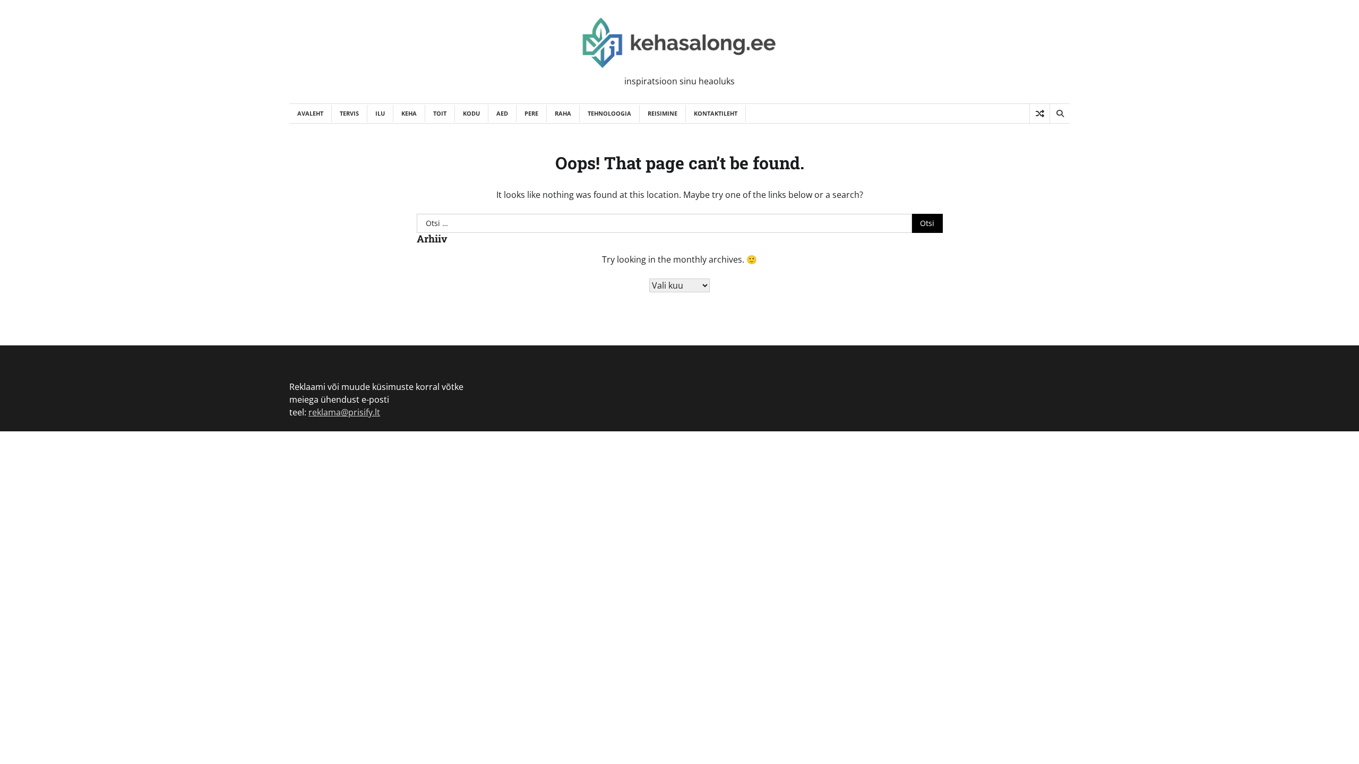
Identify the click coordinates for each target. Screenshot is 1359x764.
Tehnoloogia (609, 113)
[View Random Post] (1040, 113)
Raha (563, 113)
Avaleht (310, 113)
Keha (409, 113)
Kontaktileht (715, 113)
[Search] (1060, 113)
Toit (439, 113)
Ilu (380, 113)
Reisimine (662, 113)
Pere (531, 113)
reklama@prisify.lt (344, 412)
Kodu (471, 113)
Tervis (349, 113)
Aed (502, 113)
